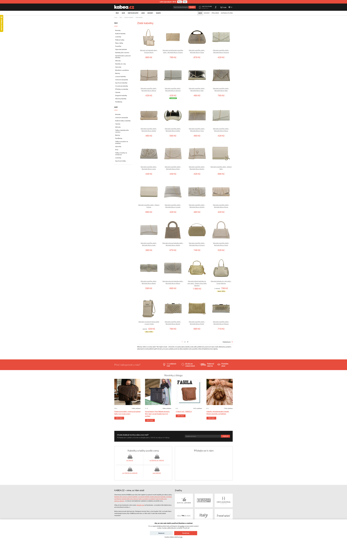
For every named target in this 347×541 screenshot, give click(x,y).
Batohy (117, 73)
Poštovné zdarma (210, 365)
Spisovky (118, 67)
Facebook (215, 7)
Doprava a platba (227, 13)
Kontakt (207, 13)
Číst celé (119, 418)
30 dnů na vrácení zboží (190, 365)
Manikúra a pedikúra (122, 70)
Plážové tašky (119, 40)
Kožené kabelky (120, 33)
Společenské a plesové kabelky (123, 56)
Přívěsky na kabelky (121, 89)
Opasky (117, 92)
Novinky (117, 30)
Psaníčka (118, 46)
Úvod (115, 17)
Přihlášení (215, 13)
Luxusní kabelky (120, 76)
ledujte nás (140, 505)
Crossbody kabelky (121, 86)
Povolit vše (185, 533)
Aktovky (118, 61)
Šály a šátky (119, 43)
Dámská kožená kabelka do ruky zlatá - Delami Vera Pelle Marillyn (197, 283)
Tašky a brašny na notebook (121, 153)
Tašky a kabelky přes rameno (122, 131)
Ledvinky (118, 37)
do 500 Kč (129, 460)
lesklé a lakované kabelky (158, 497)
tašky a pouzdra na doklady (147, 499)
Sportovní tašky (120, 161)
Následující (227, 342)
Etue (116, 150)
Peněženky (118, 102)
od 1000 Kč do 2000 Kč (129, 473)
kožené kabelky (132, 497)
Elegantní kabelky (121, 95)
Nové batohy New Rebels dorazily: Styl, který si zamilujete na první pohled (157, 414)
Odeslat (225, 436)
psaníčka (169, 497)
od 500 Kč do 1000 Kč (157, 460)
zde (181, 537)
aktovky (122, 501)
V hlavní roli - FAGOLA (184, 411)
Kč (229, 7)
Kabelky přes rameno (122, 52)
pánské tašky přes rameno (130, 499)
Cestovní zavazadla (121, 80)
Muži (185, 2)
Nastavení (161, 533)
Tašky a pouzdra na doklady (121, 142)
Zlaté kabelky (139, 17)
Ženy (179, 2)
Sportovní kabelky (121, 83)
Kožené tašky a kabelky (122, 121)
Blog (200, 13)
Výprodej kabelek (121, 49)
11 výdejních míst (171, 365)
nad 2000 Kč (157, 473)
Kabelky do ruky (120, 64)
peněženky (117, 499)
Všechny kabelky (128, 17)
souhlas (182, 526)
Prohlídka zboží (224, 365)
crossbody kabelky (144, 497)
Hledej (192, 7)
